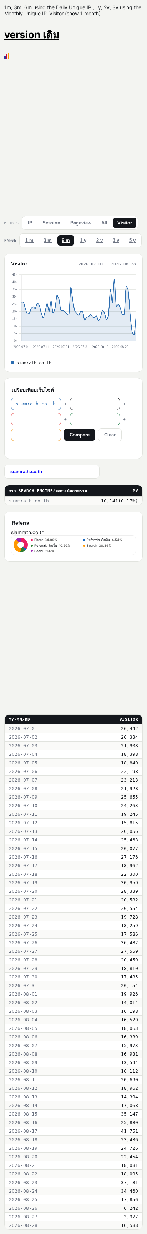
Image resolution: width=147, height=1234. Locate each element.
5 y (132, 240)
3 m (48, 240)
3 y (116, 240)
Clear (110, 435)
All (104, 223)
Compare (80, 435)
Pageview (80, 223)
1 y (83, 240)
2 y (99, 240)
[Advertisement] (73, 135)
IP (30, 223)
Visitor (124, 223)
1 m (29, 240)
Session (51, 223)
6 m (66, 240)
